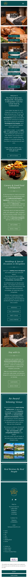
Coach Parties (14, 319)
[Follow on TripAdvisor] (15, 499)
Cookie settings (14, 575)
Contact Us (7, 546)
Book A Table (14, 40)
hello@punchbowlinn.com (14, 526)
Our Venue (14, 69)
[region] (14, 569)
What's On (14, 86)
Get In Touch (14, 155)
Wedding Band (8, 539)
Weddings (14, 307)
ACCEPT (14, 571)
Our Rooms (14, 53)
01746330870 (14, 522)
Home (6, 530)
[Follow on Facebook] (12, 499)
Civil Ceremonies (14, 73)
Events (6, 541)
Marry (6, 537)
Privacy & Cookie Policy (10, 551)
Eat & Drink (14, 36)
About (6, 532)
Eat (5, 534)
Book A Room (14, 57)
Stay (6, 536)
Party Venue (14, 315)
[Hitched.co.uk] (14, 560)
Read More (8, 567)
